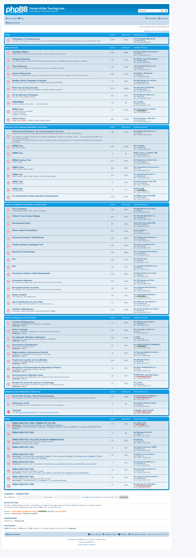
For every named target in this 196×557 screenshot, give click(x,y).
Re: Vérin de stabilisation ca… (145, 216)
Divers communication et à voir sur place (82, 464)
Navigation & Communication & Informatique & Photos (36, 367)
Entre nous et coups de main (25, 88)
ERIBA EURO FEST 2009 (23, 484)
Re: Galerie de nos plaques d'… (145, 302)
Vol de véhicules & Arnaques (25, 95)
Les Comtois (140, 162)
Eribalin (138, 405)
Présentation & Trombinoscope (26, 39)
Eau (14, 266)
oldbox (138, 434)
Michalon (139, 310)
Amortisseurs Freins (21, 223)
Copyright (16, 410)
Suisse (66, 427)
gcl (137, 369)
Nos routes (28, 464)
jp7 (137, 331)
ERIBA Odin (17, 189)
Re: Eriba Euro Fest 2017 (143, 432)
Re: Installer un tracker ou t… (145, 95)
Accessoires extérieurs (22, 280)
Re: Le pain (138, 382)
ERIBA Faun (17, 153)
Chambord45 (140, 60)
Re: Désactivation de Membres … (146, 396)
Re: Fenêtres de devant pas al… (146, 237)
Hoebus (18, 521)
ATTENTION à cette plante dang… (146, 375)
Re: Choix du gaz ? (141, 259)
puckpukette (140, 303)
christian (31, 425)
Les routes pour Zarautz (58, 480)
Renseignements (83, 473)
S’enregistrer (22, 494)
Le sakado (140, 147)
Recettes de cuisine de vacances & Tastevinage (33, 383)
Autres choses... (19, 118)
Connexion (9, 494)
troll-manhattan (141, 154)
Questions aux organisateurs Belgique (37, 456)
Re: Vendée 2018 (140, 423)
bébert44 (38, 425)
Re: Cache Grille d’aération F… (145, 294)
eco (43, 425)
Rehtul (138, 53)
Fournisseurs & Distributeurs (25, 345)
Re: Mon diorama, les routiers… (145, 80)
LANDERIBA (141, 111)
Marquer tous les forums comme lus (156, 31)
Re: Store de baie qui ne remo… (146, 273)
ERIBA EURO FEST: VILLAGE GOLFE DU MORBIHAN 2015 (38, 440)
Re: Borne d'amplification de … (145, 367)
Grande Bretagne (30, 427)
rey (137, 169)
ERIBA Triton (18, 167)
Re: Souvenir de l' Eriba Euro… (145, 484)
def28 (138, 133)
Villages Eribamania (21, 59)
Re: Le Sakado (139, 145)
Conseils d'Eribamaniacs (23, 322)
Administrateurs (16, 513)
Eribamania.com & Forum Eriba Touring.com (22, 392)
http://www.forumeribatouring (25, 412)
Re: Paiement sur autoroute (144, 322)
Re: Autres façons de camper (145, 109)
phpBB (80, 539)
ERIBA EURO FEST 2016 (23, 432)
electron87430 (141, 225)
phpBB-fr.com (90, 542)
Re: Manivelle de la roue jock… (145, 208)
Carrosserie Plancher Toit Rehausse (28, 237)
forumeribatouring (143, 376)
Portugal (84, 427)
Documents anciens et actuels (25, 288)
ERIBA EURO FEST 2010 (23, 477)
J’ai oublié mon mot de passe (92, 497)
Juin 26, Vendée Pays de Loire (145, 66)
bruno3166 (140, 120)
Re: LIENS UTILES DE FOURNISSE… (147, 344)
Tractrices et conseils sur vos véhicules (29, 360)
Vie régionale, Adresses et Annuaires (28, 337)
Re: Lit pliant (138, 102)
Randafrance (58, 425)
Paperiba (139, 338)
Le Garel (137, 337)
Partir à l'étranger (20, 329)
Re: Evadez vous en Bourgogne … (147, 59)
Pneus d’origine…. (141, 230)
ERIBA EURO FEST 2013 (23, 454)
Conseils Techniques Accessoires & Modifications (25, 204)
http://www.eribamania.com (49, 412)
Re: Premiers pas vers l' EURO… (146, 447)
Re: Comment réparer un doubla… (147, 309)
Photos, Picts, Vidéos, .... (32, 443)
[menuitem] (21, 18)
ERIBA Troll (17, 174)
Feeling (138, 68)
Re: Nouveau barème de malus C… (147, 352)
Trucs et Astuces (19, 209)
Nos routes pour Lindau (32, 473)
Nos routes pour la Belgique (63, 456)
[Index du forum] (17, 9)
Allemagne (42, 427)
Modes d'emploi (19, 295)
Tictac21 (139, 96)
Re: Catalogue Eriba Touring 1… (146, 287)
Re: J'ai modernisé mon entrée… (146, 251)
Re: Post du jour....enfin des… (145, 118)
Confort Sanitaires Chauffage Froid (27, 245)
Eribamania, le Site (20, 403)
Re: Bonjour (138, 439)
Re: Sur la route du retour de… (145, 469)
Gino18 (138, 361)
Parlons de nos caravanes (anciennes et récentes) (26, 127)
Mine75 (24, 325)
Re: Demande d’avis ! (142, 360)
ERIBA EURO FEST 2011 (23, 469)
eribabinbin (140, 176)
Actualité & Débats (20, 52)
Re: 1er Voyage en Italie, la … (144, 329)
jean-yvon (139, 103)
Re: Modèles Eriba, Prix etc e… (145, 131)
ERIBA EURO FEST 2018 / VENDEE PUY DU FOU (33, 423)
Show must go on (30, 480)
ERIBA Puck (17, 146)
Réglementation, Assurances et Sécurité (30, 352)
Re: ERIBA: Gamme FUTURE (144, 196)
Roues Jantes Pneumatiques (24, 230)
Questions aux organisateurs (56, 464)
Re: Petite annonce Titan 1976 (145, 181)
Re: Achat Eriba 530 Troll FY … (145, 174)
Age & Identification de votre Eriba (27, 302)
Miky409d (139, 40)
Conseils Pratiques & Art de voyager (20, 318)
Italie (59, 427)
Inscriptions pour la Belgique (85, 456)
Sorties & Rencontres (21, 73)
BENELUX (74, 427)
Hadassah (72, 528)
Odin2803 (139, 463)
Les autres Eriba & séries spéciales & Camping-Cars (35, 196)
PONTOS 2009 (139, 188)
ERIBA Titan (17, 182)
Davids (138, 232)
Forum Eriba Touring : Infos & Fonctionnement (33, 396)
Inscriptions (39, 464)
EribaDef (139, 471)
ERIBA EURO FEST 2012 (23, 462)
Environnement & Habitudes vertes (27, 375)
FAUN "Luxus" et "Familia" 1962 (146, 153)
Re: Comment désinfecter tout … (146, 266)
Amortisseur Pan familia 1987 (145, 223)
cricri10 (25, 425)
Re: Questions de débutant (144, 87)
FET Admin (140, 425)
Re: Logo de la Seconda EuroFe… (146, 476)
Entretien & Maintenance (23, 309)
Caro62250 (140, 239)
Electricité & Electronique (23, 252)
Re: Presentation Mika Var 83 (144, 39)
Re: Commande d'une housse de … (147, 167)
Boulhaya (139, 449)
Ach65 (138, 289)
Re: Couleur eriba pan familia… (145, 403)
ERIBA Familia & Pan (21, 160)
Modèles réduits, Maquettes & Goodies (29, 80)
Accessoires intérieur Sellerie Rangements (31, 273)
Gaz (14, 259)
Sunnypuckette (141, 82)
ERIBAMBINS (18, 102)
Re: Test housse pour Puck (144, 280)
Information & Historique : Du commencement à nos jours (38, 131)
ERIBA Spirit (17, 109)
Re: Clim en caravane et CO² (144, 244)
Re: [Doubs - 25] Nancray (143, 73)
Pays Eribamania (19, 66)
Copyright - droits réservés (144, 410)
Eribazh (139, 456)
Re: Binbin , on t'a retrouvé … (145, 454)
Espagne (52, 427)
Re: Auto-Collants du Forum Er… (146, 52)
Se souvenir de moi (110, 497)
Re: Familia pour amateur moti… (146, 160)
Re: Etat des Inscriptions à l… (145, 462)
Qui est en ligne (11, 502)
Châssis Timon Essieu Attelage (26, 216)
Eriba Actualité (11, 48)
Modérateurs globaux (30, 513)
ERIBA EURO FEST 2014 (23, 447)
